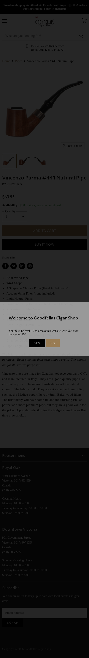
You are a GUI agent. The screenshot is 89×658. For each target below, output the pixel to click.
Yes (37, 343)
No (53, 343)
